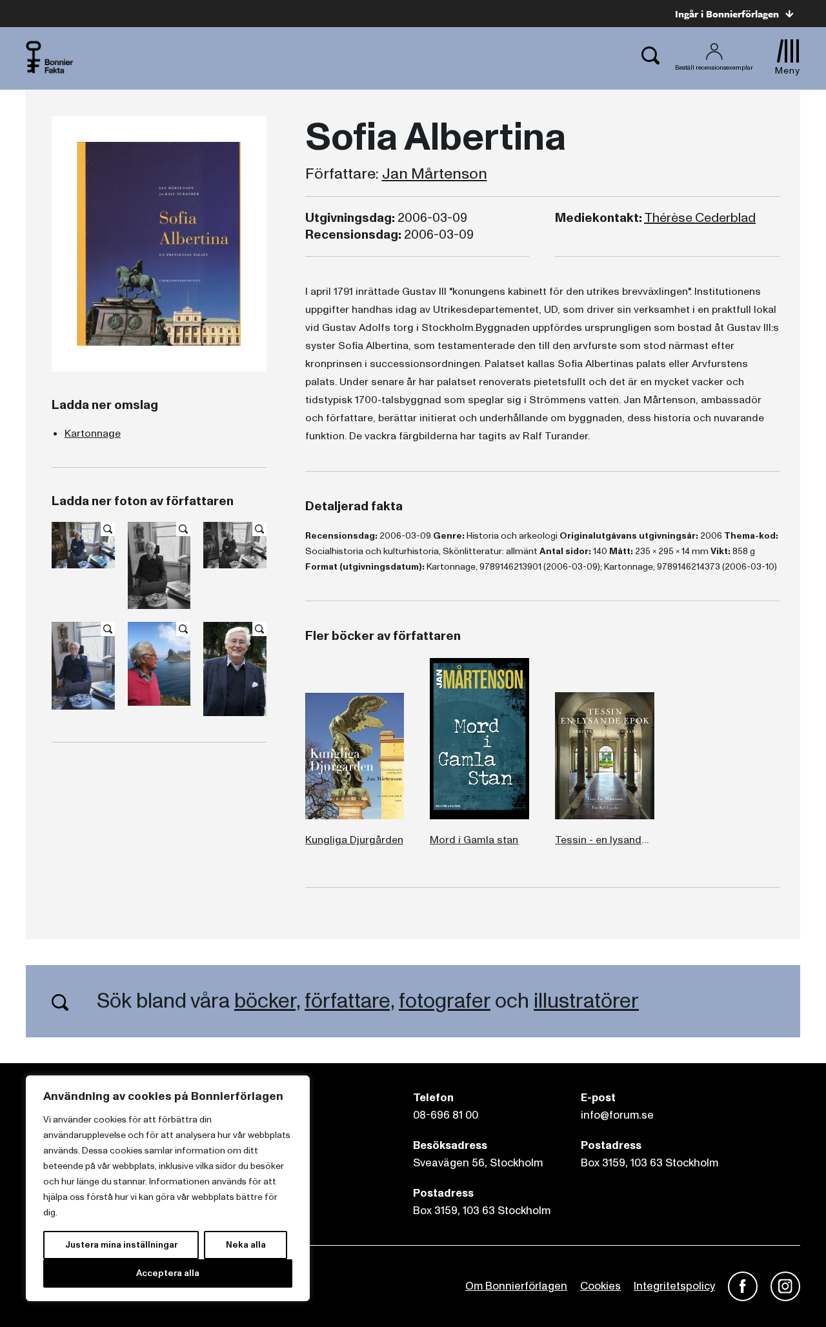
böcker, (267, 1001)
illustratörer (586, 1001)
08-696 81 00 (445, 1115)
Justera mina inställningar (121, 1245)
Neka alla (246, 1245)
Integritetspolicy (674, 1286)
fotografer (444, 1001)
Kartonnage (93, 433)
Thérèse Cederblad (700, 218)
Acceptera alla (167, 1273)
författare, (349, 1001)
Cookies (600, 1286)
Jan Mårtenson (434, 174)
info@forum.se (617, 1115)
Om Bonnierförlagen (516, 1286)
